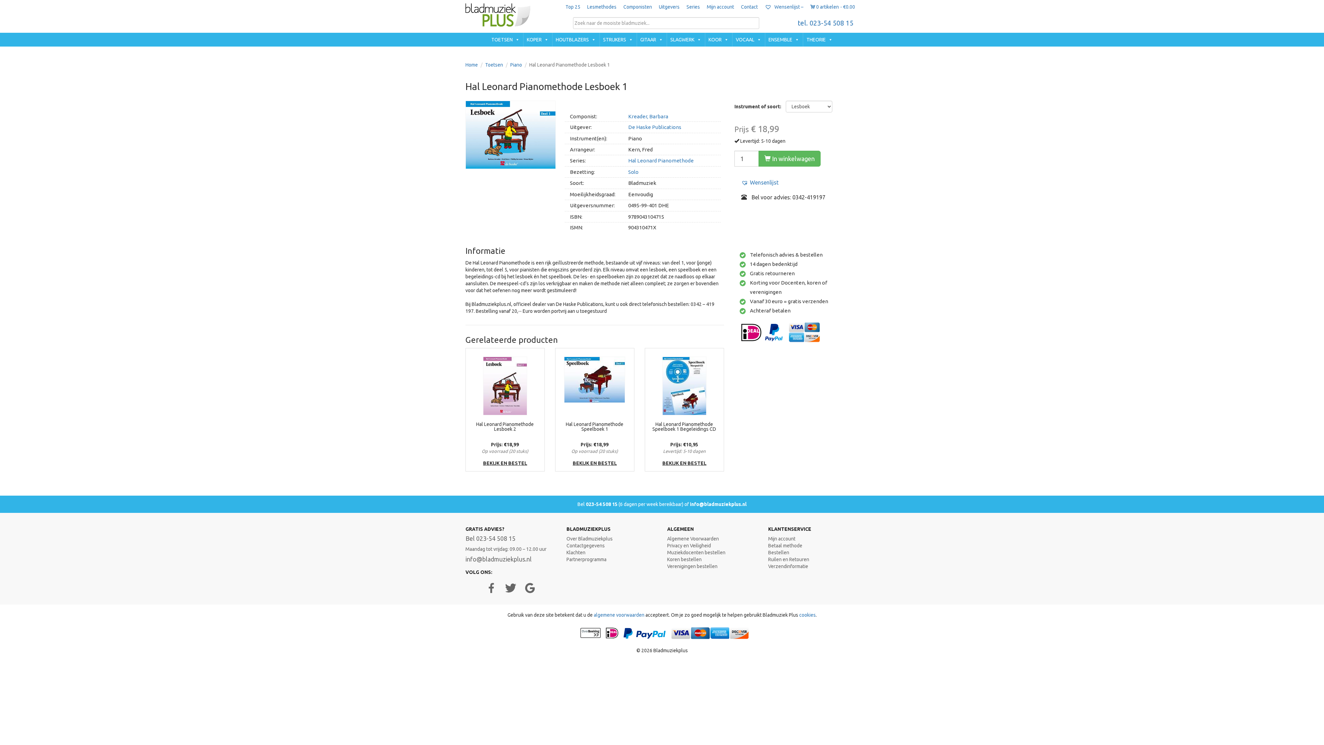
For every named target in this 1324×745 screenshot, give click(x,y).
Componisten (637, 7)
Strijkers (614, 39)
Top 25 (572, 7)
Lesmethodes (601, 7)
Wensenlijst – (788, 7)
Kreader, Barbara (648, 116)
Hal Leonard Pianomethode (661, 160)
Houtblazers (572, 39)
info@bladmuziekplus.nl (718, 504)
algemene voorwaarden (619, 615)
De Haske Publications (654, 127)
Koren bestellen (684, 559)
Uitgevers (669, 7)
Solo (633, 172)
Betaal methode (785, 545)
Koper (534, 39)
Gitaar (648, 39)
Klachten (575, 552)
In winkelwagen (793, 158)
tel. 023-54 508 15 (825, 23)
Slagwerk (682, 39)
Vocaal (745, 39)
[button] (760, 183)
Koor (715, 39)
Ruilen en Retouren (788, 559)
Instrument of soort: (757, 106)
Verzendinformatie (788, 566)
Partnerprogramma (586, 559)
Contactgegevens (585, 545)
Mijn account (720, 7)
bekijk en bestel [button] (505, 463)
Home (471, 65)
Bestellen (778, 552)
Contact (749, 7)
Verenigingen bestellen (692, 566)
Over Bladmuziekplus (589, 539)
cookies (807, 615)
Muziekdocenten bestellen (696, 552)
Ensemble (780, 39)
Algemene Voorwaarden (693, 539)
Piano (516, 65)
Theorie (816, 39)
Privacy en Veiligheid (689, 545)
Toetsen (502, 39)
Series (693, 7)
